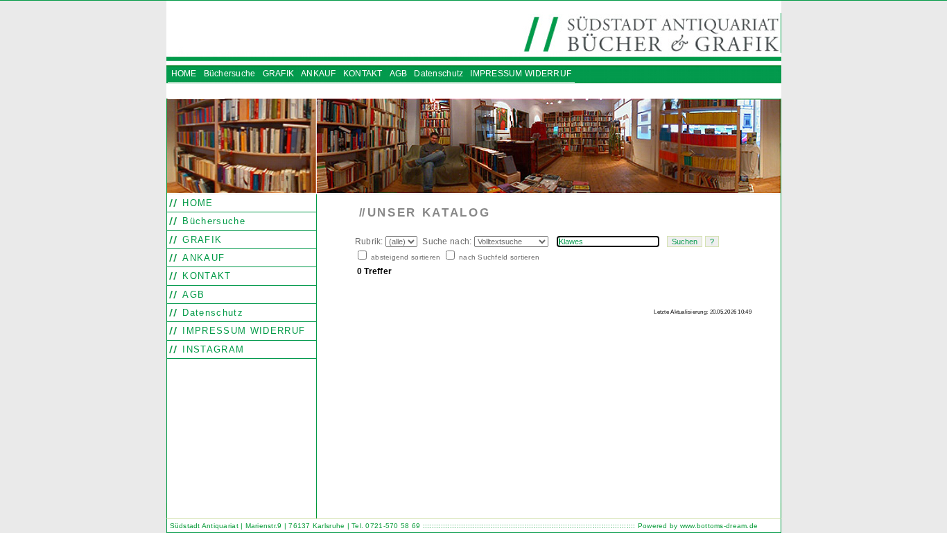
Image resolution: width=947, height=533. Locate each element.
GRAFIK (200, 240)
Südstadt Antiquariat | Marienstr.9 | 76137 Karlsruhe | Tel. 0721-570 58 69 (295, 526)
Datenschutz (211, 312)
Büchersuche (212, 221)
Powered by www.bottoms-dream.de (698, 526)
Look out (411, 340)
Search (363, 340)
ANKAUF (202, 258)
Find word (386, 340)
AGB (192, 294)
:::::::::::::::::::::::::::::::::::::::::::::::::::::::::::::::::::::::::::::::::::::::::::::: (529, 526)
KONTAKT (205, 276)
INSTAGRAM (211, 349)
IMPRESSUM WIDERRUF (242, 330)
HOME (196, 203)
